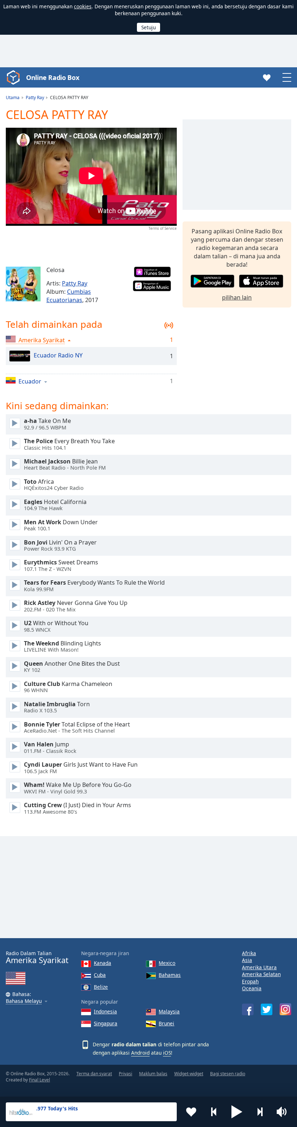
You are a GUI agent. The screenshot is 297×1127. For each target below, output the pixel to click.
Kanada (102, 962)
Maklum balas (153, 1074)
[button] (237, 1111)
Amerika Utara (259, 967)
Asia (247, 960)
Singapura (105, 1023)
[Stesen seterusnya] (259, 1111)
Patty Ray (74, 283)
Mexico (167, 962)
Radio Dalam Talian (37, 957)
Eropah (250, 981)
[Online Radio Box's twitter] (266, 1009)
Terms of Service (162, 228)
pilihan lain (237, 297)
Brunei (166, 1023)
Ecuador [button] (29, 381)
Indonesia (105, 1011)
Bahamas (170, 974)
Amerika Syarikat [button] (41, 340)
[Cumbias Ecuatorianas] (23, 284)
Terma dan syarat (94, 1074)
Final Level (39, 1080)
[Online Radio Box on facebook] (248, 1009)
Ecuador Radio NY (58, 356)
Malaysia (169, 1011)
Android (140, 1052)
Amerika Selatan (261, 974)
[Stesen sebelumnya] (214, 1111)
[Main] (14, 423)
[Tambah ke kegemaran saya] (191, 1111)
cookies (83, 6)
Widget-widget (188, 1074)
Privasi (125, 1074)
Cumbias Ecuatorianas (68, 296)
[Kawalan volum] (282, 1111)
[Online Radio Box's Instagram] (285, 1009)
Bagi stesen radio (227, 1074)
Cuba (100, 974)
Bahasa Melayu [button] (24, 1001)
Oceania (252, 988)
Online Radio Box (52, 77)
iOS (167, 1052)
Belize (101, 986)
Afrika (249, 953)
